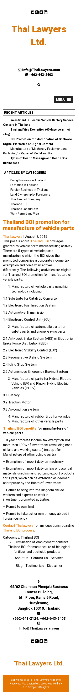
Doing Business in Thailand (28, 180)
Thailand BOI (18, 204)
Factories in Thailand (24, 185)
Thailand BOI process (18, 530)
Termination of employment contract (39, 542)
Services (57, 558)
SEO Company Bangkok (35, 687)
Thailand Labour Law (24, 209)
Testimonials (34, 566)
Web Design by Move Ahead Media (40, 683)
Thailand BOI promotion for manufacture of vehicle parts (38, 225)
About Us (21, 558)
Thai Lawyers (12, 237)
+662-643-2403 (40, 75)
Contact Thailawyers (18, 526)
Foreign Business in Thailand (29, 189)
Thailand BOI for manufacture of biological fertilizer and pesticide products (39, 549)
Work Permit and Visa (24, 213)
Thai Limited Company (25, 199)
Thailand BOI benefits (19, 428)
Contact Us (39, 558)
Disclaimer (54, 566)
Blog (19, 566)
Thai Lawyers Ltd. (39, 36)
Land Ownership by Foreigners (30, 194)
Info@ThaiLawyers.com (40, 70)
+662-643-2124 (25, 618)
